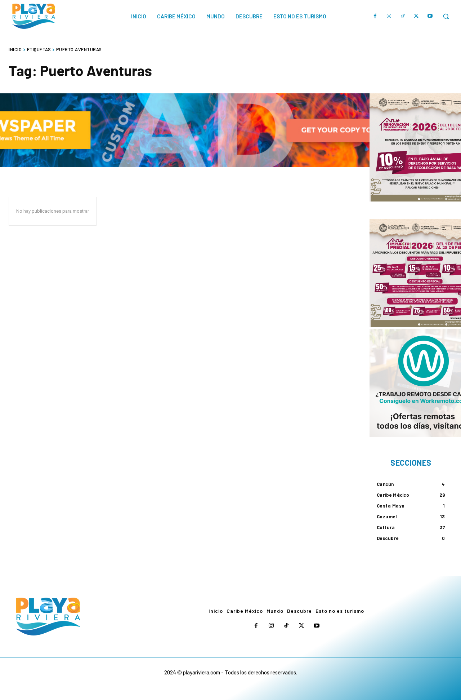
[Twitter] (416, 16)
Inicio (15, 49)
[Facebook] (375, 16)
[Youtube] (430, 16)
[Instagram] (389, 16)
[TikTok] (403, 16)
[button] (445, 16)
